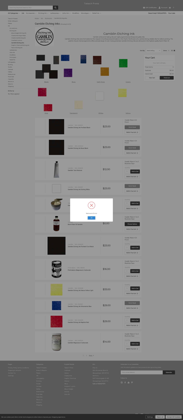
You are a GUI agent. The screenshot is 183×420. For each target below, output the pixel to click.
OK (91, 218)
